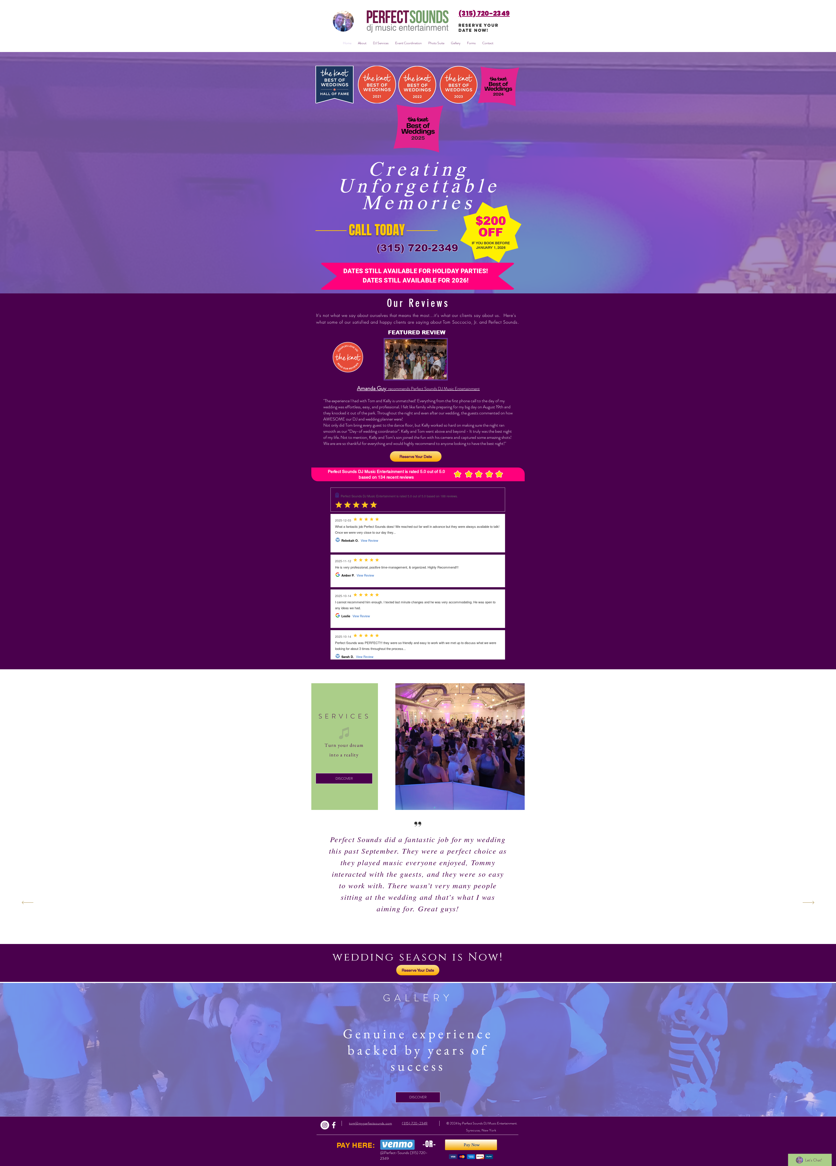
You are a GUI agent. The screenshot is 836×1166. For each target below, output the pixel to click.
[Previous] (27, 903)
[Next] (808, 903)
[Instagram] (324, 1125)
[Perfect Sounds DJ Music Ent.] (333, 1125)
